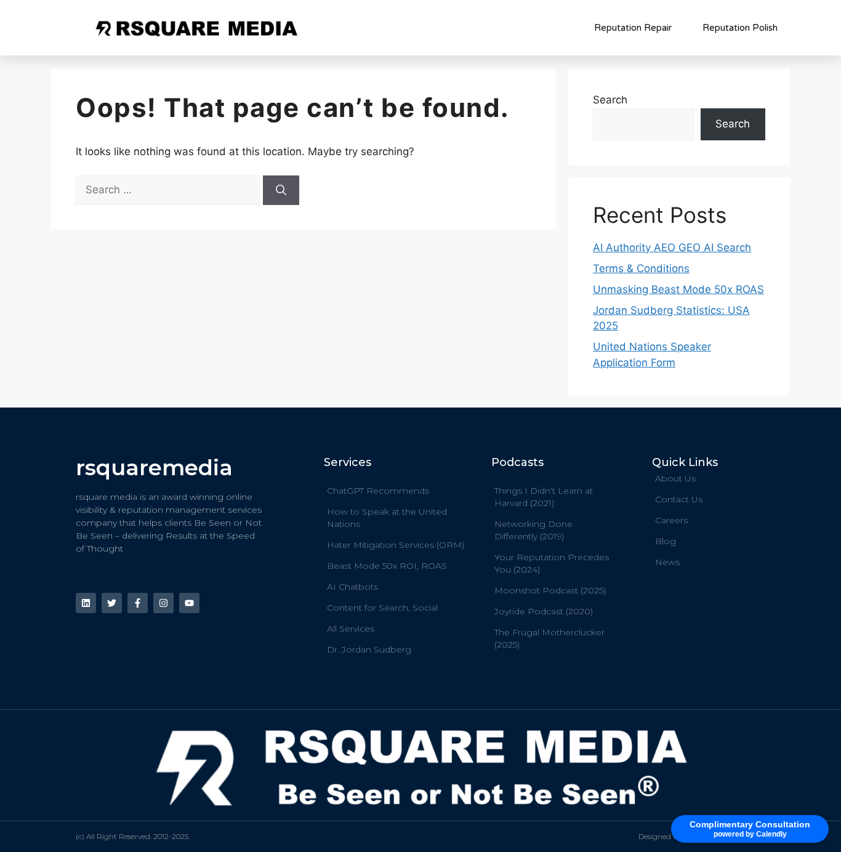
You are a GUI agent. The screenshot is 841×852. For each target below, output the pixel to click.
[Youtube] (189, 603)
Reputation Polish (740, 27)
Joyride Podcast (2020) (543, 611)
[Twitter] (112, 603)
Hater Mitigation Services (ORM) (395, 544)
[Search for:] (169, 189)
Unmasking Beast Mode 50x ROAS (678, 289)
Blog (665, 541)
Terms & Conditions (641, 268)
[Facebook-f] (137, 603)
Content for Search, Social (382, 607)
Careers (671, 520)
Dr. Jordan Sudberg (369, 649)
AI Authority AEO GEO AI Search (672, 247)
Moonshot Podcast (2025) (550, 590)
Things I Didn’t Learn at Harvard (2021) (543, 496)
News (667, 562)
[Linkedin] (86, 603)
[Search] (281, 190)
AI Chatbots (352, 586)
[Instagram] (163, 603)
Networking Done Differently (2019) (533, 530)
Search (610, 100)
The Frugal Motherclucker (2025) (549, 638)
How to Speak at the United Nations (387, 517)
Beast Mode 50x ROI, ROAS (387, 565)
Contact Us (678, 499)
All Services (350, 628)
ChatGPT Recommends (378, 490)
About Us (675, 478)
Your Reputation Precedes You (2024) (551, 563)
